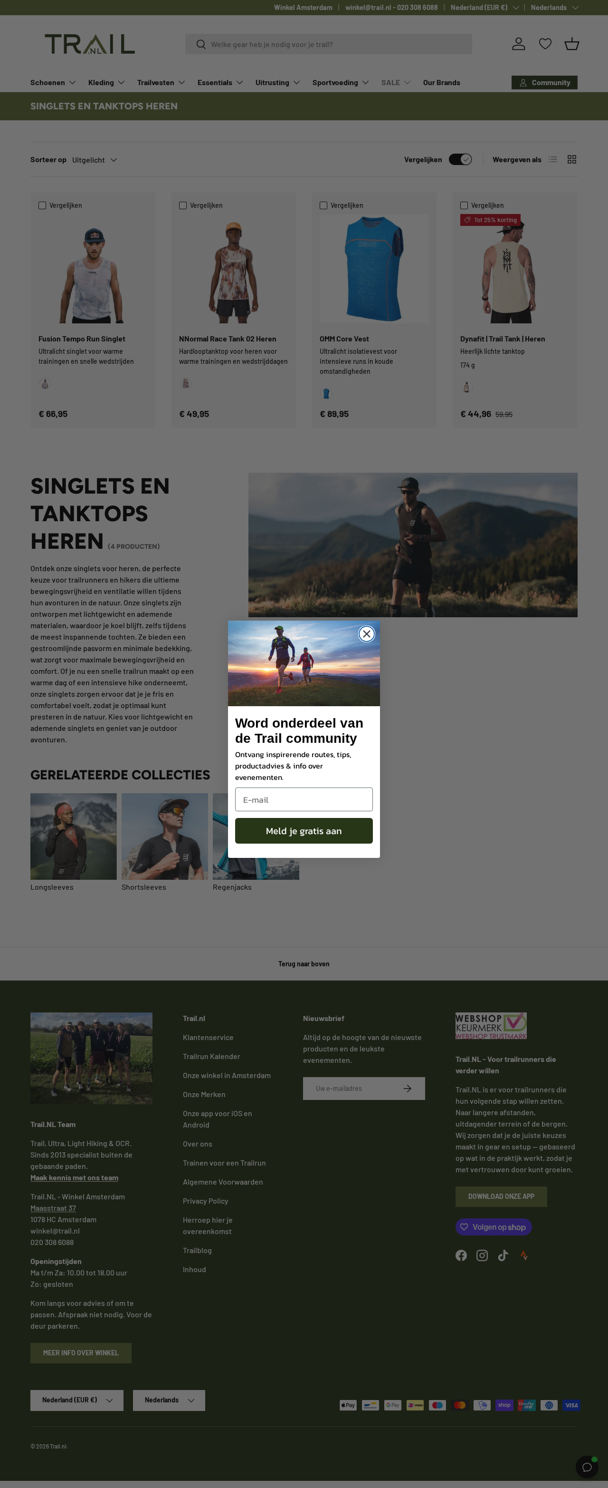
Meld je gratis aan (304, 831)
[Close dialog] (366, 634)
